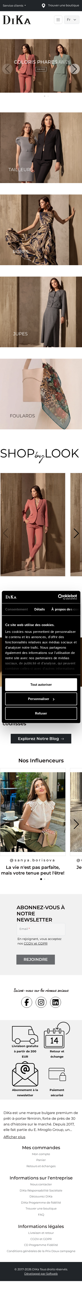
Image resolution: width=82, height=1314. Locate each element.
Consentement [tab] (16, 609)
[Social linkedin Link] (55, 1002)
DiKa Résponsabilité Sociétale (41, 1190)
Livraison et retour (41, 1233)
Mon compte (41, 1154)
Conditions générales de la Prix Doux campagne (41, 1251)
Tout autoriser (41, 684)
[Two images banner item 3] (41, 312)
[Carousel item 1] (41, 65)
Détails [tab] (39, 609)
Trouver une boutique (41, 1208)
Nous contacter (41, 1184)
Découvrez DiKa (41, 1196)
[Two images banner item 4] (41, 394)
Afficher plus (14, 1137)
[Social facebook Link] (26, 1002)
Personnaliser (38, 699)
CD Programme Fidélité (41, 1245)
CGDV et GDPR (35, 943)
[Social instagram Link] (41, 1002)
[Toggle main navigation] (58, 20)
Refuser (41, 713)
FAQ (41, 1214)
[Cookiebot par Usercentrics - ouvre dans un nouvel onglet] (58, 597)
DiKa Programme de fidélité (41, 1202)
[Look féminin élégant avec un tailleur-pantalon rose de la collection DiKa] (34, 530)
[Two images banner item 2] (41, 229)
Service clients (13, 5)
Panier (41, 1160)
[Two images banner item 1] (41, 147)
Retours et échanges (41, 1166)
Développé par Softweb (41, 1273)
